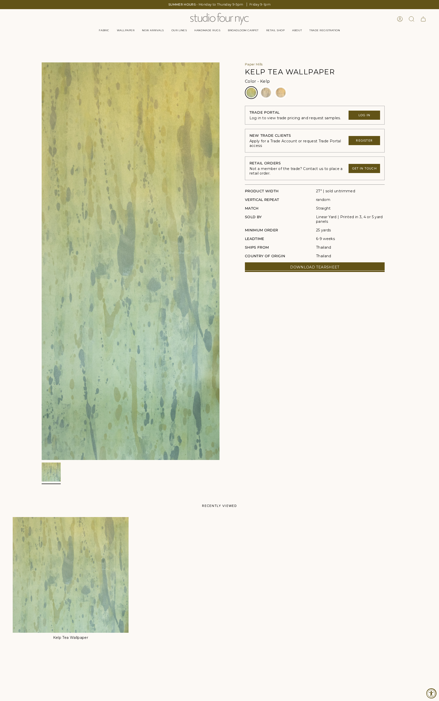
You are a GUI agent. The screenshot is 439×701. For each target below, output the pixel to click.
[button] (104, 30)
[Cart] (423, 19)
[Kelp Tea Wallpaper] (71, 575)
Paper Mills (254, 64)
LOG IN (364, 115)
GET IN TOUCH (364, 168)
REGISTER (364, 140)
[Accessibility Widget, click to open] (431, 693)
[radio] (251, 92)
